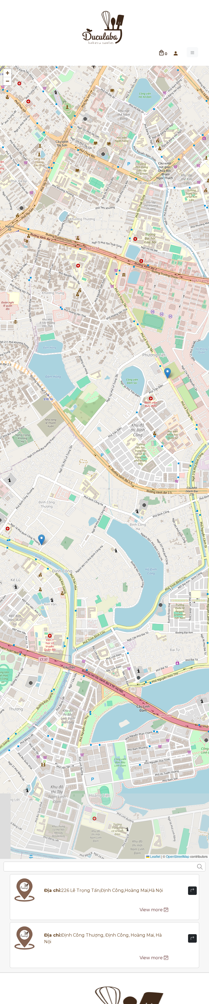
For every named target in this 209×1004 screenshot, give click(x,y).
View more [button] (152, 909)
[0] (161, 52)
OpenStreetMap (177, 856)
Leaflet (154, 856)
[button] (175, 52)
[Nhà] (103, 27)
